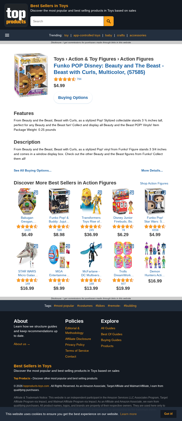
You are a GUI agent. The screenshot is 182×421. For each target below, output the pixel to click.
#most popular (64, 305)
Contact (70, 356)
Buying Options (73, 97)
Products (107, 346)
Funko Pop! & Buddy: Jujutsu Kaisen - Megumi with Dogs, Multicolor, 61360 (59, 219)
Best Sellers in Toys (49, 6)
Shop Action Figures (154, 183)
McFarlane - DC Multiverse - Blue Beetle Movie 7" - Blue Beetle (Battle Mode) (91, 273)
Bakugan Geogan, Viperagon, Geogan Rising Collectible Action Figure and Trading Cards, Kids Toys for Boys (27, 219)
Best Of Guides (111, 334)
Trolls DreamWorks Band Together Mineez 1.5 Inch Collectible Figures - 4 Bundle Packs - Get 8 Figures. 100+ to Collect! (123, 273)
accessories (138, 35)
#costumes (85, 305)
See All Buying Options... (32, 170)
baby (108, 35)
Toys (59, 59)
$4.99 (59, 85)
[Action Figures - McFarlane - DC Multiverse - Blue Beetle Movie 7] (99, 246)
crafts (121, 35)
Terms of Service (77, 350)
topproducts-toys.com (36, 386)
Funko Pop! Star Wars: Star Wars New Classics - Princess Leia (155, 219)
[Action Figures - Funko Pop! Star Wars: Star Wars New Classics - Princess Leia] (163, 192)
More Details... (152, 170)
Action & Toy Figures (92, 59)
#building (130, 305)
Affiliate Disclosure (78, 339)
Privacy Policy (75, 344)
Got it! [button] (168, 413)
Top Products (22, 378)
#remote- (114, 305)
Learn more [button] (128, 414)
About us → (22, 344)
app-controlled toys (86, 35)
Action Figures (137, 59)
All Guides (108, 328)
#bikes (100, 305)
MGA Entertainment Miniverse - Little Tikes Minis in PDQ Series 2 (59, 273)
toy (66, 35)
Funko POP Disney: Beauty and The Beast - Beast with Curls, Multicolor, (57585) (109, 69)
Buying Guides (111, 340)
